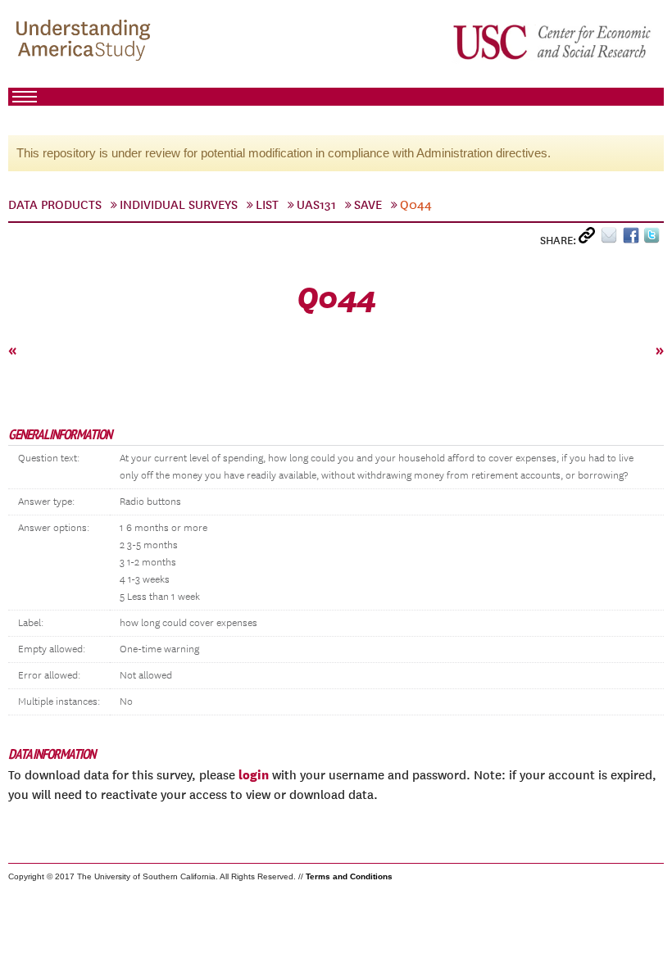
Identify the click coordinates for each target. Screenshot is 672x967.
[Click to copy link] (590, 239)
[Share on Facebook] (633, 239)
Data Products (55, 204)
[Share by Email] (612, 239)
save (368, 204)
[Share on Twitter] (653, 239)
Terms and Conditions (349, 876)
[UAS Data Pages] (86, 42)
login (253, 774)
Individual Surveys (179, 204)
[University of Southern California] (553, 42)
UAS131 (316, 204)
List (267, 204)
